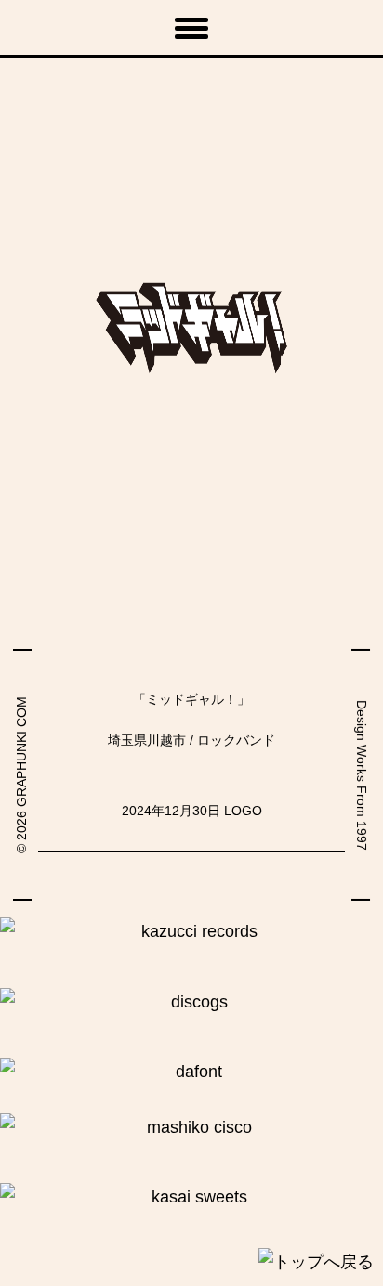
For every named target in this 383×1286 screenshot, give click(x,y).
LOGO (243, 810)
